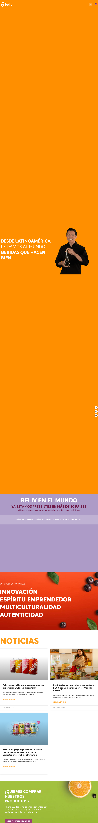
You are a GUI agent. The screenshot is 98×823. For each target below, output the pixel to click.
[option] (49, 247)
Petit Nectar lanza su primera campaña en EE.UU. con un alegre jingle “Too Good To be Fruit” (73, 688)
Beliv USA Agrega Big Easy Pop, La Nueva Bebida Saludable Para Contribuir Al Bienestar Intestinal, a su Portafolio (22, 752)
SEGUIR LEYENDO (9, 699)
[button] (90, 4)
